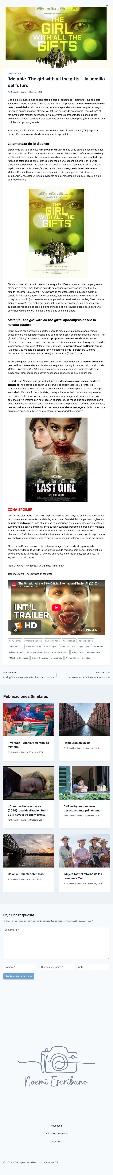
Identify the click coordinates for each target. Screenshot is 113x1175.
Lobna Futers (93, 652)
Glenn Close (78, 652)
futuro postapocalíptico (38, 652)
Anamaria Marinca (33, 641)
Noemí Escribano (18, 92)
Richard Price (72, 658)
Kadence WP (51, 1162)
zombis (86, 658)
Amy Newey (15, 641)
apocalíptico (69, 641)
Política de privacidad (56, 1133)
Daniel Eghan (50, 646)
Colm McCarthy (33, 646)
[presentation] (28, 719)
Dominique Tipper (80, 646)
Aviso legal (56, 1125)
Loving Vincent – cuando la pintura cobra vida (28, 675)
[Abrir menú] (107, 5)
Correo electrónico (52, 967)
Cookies (56, 1141)
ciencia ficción (86, 641)
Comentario (12, 929)
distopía (64, 646)
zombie (48, 310)
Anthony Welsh (52, 641)
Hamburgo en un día (77, 742)
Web (80, 967)
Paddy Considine (40, 658)
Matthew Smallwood (18, 658)
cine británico (15, 646)
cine (10, 73)
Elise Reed (97, 646)
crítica (17, 73)
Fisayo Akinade (16, 652)
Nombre (10, 967)
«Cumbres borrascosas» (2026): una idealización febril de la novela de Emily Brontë (28, 810)
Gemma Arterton (60, 652)
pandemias (56, 658)
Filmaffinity (39, 565)
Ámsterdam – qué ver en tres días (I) (89, 675)
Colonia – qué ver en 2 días (26, 874)
